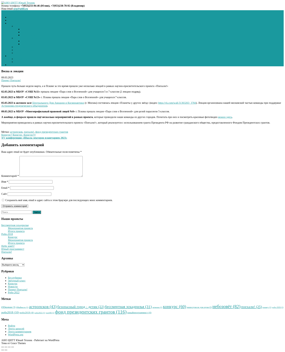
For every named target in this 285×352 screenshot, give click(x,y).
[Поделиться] (6, 347)
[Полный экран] (9, 347)
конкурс (174, 306)
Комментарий (10, 176)
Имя (4, 181)
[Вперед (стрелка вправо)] (6, 350)
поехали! (29, 131)
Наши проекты (16, 23)
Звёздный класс (17, 280)
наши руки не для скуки (199, 307)
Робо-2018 (20, 26)
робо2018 (10, 312)
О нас (11, 55)
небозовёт (226, 306)
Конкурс (26, 29)
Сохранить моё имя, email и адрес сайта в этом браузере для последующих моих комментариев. (59, 200)
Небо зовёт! (21, 47)
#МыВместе (22, 307)
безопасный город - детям (80, 307)
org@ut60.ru (20, 8)
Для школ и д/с (16, 20)
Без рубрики (15, 277)
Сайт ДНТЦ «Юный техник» (24, 64)
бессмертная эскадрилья (128, 306)
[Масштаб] (12, 347)
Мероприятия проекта (33, 32)
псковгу (267, 307)
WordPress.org (15, 334)
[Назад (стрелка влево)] (2, 350)
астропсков (16, 131)
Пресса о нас (22, 61)
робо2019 (27, 312)
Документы (21, 58)
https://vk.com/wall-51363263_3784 (177, 102)
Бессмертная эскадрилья (28, 38)
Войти (11, 325)
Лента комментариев (19, 331)
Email (5, 187)
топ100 (50, 313)
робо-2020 (278, 307)
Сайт (4, 193)
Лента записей (16, 328)
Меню (4, 11)
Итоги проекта (29, 35)
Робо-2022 (13, 292)
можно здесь (225, 117)
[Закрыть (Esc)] (2, 347)
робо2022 (39, 313)
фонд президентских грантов (51, 131)
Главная (12, 17)
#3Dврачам (8, 307)
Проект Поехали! (11, 80)
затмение (157, 307)
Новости (13, 286)
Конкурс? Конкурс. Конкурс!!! (18, 134)
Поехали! (20, 52)
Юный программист (26, 49)
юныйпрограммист (139, 312)
